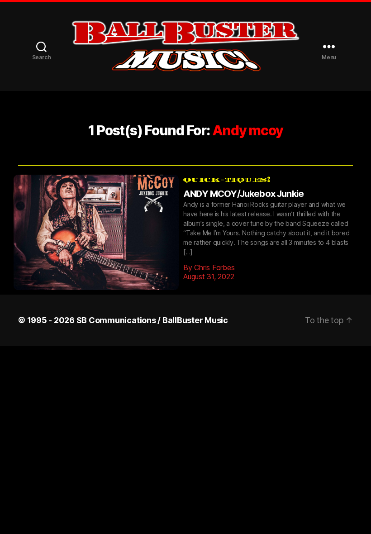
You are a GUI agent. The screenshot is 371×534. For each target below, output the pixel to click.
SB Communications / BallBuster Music (152, 306)
